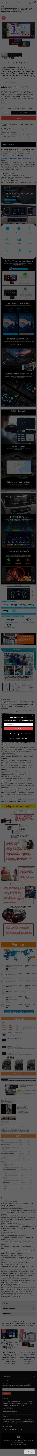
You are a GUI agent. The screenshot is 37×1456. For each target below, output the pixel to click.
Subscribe (18, 729)
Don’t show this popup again (19, 738)
